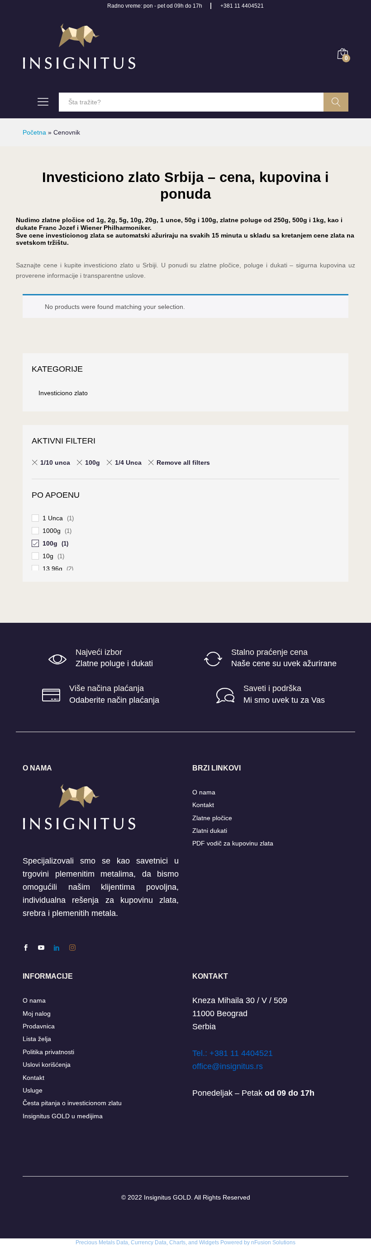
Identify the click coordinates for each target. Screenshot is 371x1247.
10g (48, 556)
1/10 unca (55, 462)
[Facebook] (25, 948)
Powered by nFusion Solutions (257, 1242)
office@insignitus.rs (227, 1066)
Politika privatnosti (48, 1052)
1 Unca (53, 518)
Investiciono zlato (63, 393)
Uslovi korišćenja (47, 1064)
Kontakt (203, 804)
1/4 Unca (128, 462)
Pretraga (335, 102)
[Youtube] (41, 948)
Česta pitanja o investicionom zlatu (72, 1103)
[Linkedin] (56, 948)
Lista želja (37, 1038)
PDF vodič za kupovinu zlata (232, 843)
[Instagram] (72, 948)
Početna (34, 132)
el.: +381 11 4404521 (234, 1053)
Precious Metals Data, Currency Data (121, 1242)
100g (92, 462)
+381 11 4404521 (242, 6)
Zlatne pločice (212, 818)
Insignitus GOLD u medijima (63, 1116)
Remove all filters (183, 462)
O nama (203, 792)
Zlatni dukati (209, 830)
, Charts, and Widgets (192, 1242)
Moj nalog (37, 1013)
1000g (52, 530)
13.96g (52, 568)
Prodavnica (39, 1026)
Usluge (33, 1090)
